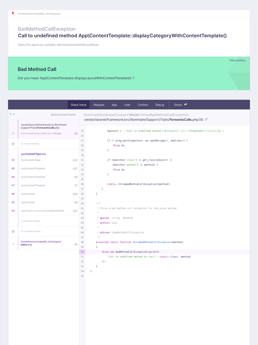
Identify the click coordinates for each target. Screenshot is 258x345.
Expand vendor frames (63, 114)
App (114, 104)
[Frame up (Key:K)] (10, 114)
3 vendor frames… (31, 143)
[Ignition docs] (14, 13)
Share (178, 104)
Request (99, 104)
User (127, 104)
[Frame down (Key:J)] (14, 114)
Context (143, 104)
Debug (159, 104)
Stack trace (78, 104)
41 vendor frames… (31, 231)
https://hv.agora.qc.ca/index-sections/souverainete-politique (58, 44)
